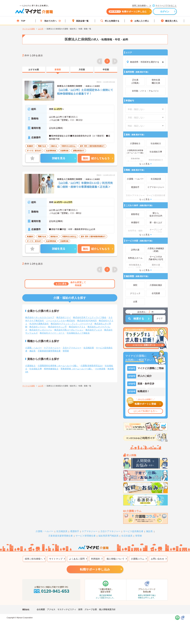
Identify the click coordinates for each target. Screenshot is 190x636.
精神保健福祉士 (51, 369)
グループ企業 (90, 609)
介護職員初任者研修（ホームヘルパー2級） (58, 365)
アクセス (51, 609)
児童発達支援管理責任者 (49, 351)
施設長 (32, 351)
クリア (159, 318)
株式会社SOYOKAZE (87, 320)
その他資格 (100, 369)
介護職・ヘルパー (33, 348)
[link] (33, 70)
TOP (23, 21)
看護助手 (74, 531)
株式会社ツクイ (63, 317)
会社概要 (41, 609)
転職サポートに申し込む (128, 11)
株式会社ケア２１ (77, 327)
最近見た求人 (171, 21)
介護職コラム (137, 558)
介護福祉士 (30, 365)
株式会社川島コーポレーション (68, 330)
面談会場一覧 (82, 21)
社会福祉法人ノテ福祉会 (78, 333)
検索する (138, 318)
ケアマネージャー (52, 348)
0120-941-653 (55, 591)
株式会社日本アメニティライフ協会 (89, 317)
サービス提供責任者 (133, 531)
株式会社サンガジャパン (40, 330)
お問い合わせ (157, 558)
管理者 (66, 351)
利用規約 (95, 558)
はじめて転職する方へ (145, 411)
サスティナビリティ (66, 609)
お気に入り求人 (141, 21)
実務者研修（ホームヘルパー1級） (77, 369)
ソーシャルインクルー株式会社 (60, 320)
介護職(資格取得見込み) (91, 365)
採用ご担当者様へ (34, 558)
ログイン (164, 11)
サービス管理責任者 (86, 535)
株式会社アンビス (94, 330)
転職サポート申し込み (95, 569)
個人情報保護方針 (107, 609)
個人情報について (115, 558)
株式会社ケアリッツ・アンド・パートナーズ (71, 323)
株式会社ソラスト (37, 327)
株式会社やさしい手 (57, 327)
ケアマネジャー (90, 531)
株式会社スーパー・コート (52, 333)
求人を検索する (112, 21)
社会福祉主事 (35, 369)
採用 (80, 609)
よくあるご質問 (77, 558)
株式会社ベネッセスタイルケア (39, 317)
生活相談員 (88, 348)
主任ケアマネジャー (72, 348)
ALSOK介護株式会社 (39, 323)
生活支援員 (126, 535)
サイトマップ (55, 558)
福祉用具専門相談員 (108, 535)
